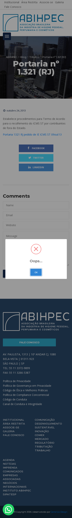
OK (36, 272)
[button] (8, 509)
